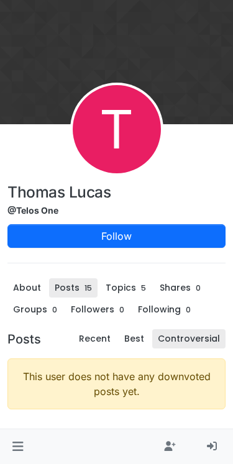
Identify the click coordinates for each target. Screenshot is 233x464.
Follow (116, 236)
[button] (17, 446)
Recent (95, 338)
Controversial (189, 338)
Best (134, 338)
